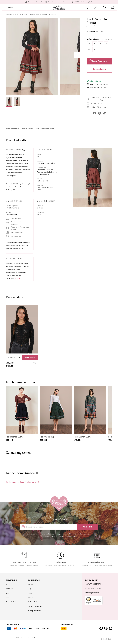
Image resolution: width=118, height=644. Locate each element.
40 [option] (106, 44)
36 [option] (95, 44)
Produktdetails (12, 129)
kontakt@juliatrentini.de (93, 593)
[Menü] (101, 597)
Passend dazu (99, 69)
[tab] (75, 484)
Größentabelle (33, 602)
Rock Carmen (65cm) (82, 437)
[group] (99, 46)
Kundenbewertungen (45, 129)
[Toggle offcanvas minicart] (112, 7)
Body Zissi (10, 363)
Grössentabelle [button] (107, 39)
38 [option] (100, 44)
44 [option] (95, 49)
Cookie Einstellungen (35, 606)
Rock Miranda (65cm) (14, 437)
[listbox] (99, 47)
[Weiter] (77, 55)
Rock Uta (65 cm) (47, 437)
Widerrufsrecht (37, 638)
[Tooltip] (37, 473)
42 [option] (89, 49)
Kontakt (18, 278)
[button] (86, 7)
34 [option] (89, 44)
